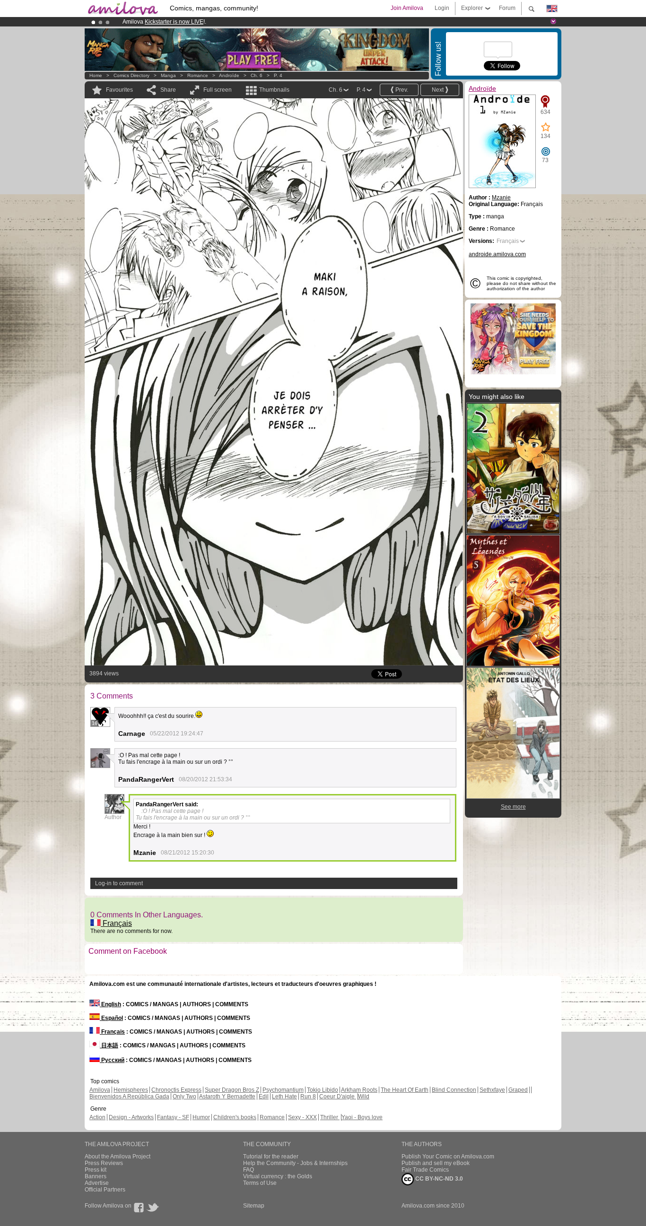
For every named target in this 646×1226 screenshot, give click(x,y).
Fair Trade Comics (425, 1169)
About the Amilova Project (117, 1156)
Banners (95, 1176)
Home (95, 75)
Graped (518, 1090)
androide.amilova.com (497, 254)
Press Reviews (104, 1163)
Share (168, 89)
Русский (112, 1060)
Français (116, 923)
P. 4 (278, 75)
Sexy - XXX (302, 1117)
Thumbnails (274, 89)
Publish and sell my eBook (436, 1163)
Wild (363, 1096)
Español (111, 1018)
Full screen (217, 89)
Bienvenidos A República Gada (129, 1096)
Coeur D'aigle (337, 1096)
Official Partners (105, 1189)
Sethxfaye (492, 1090)
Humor (201, 1117)
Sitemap (253, 1205)
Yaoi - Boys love (362, 1117)
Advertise (97, 1183)
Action (97, 1117)
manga (168, 75)
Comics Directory (131, 75)
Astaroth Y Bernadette (227, 1096)
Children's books (234, 1117)
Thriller (330, 1117)
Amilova (99, 1090)
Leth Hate (284, 1096)
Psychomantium (283, 1090)
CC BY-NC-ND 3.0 (438, 1178)
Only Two (184, 1096)
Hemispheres (130, 1090)
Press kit (95, 1169)
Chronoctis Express (176, 1090)
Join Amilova (407, 8)
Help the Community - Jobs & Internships (295, 1163)
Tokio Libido (322, 1090)
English (110, 1004)
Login (442, 8)
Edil (264, 1096)
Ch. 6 (256, 75)
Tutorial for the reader (270, 1156)
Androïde (229, 75)
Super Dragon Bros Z (232, 1090)
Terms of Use (260, 1183)
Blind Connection (454, 1090)
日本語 (109, 1045)
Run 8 (308, 1096)
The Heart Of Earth (404, 1090)
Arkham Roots (359, 1090)
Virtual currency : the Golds (277, 1176)
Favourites (119, 89)
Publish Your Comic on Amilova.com (448, 1156)
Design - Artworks (131, 1117)
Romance (197, 75)
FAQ (248, 1169)
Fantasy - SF (173, 1117)
